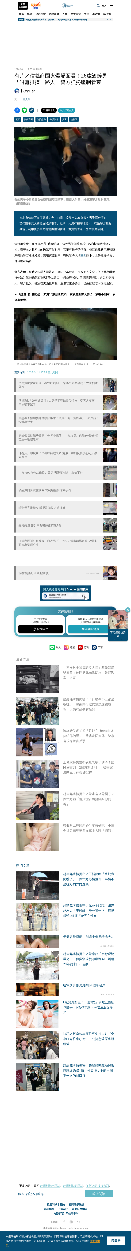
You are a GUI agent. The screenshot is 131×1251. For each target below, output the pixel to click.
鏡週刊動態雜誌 (73, 1186)
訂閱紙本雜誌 (23, 6)
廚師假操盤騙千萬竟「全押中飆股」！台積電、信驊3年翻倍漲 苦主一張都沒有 (59, 437)
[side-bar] (111, 5)
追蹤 (72, 647)
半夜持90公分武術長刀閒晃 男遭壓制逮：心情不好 (51, 472)
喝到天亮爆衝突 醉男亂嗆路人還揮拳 (42, 508)
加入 (58, 647)
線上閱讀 (98, 1194)
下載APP (63, 1209)
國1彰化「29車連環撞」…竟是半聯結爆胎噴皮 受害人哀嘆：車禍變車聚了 (58, 402)
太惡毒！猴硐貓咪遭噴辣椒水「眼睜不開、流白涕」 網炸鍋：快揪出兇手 (59, 420)
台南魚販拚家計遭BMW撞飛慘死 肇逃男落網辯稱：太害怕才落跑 (58, 385)
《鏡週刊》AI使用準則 (65, 1213)
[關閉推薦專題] (127, 609)
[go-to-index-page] (67, 5)
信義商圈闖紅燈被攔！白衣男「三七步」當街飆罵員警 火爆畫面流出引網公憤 (58, 542)
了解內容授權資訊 (97, 1186)
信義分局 (41, 119)
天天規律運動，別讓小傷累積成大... (88, 937)
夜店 (18, 119)
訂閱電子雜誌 (76, 1204)
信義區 (74, 119)
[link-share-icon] (31, 110)
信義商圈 (28, 119)
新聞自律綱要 (79, 1209)
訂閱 (86, 647)
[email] (78, 1222)
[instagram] (71, 1222)
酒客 (64, 119)
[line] (54, 1222)
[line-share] (24, 110)
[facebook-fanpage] (64, 1222)
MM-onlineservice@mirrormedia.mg (70, 1228)
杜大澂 (26, 99)
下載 (100, 647)
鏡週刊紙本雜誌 (50, 1186)
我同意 (116, 1241)
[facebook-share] (17, 110)
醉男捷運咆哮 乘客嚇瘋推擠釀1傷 (40, 525)
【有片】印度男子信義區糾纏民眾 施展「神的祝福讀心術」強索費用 (58, 455)
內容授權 (49, 1209)
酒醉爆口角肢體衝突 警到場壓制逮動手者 (45, 490)
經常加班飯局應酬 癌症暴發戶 (84, 985)
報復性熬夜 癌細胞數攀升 (35, 573)
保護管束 (54, 119)
